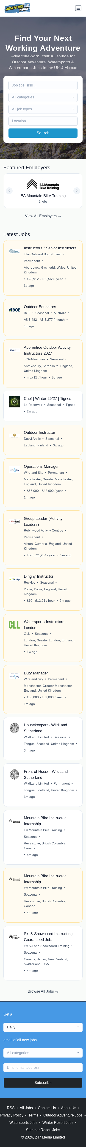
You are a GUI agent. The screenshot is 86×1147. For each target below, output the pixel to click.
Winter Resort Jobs (57, 1123)
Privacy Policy (11, 1115)
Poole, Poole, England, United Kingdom (45, 591)
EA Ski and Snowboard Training (46, 946)
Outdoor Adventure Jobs (63, 1115)
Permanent (32, 261)
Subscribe (43, 1083)
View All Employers (41, 216)
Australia (60, 313)
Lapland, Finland (36, 445)
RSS (11, 1108)
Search (43, 133)
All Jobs (26, 1108)
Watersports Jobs (23, 1123)
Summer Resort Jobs (43, 1130)
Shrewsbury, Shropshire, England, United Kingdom (48, 368)
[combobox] (43, 97)
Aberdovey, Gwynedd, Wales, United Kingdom (50, 270)
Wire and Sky (33, 472)
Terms (33, 1115)
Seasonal (42, 313)
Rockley (29, 582)
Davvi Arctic (32, 438)
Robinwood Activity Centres (43, 530)
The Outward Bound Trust (42, 254)
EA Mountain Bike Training (43, 830)
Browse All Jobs (41, 991)
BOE (27, 313)
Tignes (70, 404)
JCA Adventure (34, 359)
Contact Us (47, 1108)
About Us (68, 1108)
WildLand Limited (36, 737)
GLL (27, 633)
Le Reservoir (33, 404)
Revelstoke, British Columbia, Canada (45, 845)
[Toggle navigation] (78, 8)
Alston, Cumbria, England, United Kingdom (48, 546)
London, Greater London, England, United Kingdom (49, 642)
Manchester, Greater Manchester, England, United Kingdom (48, 481)
